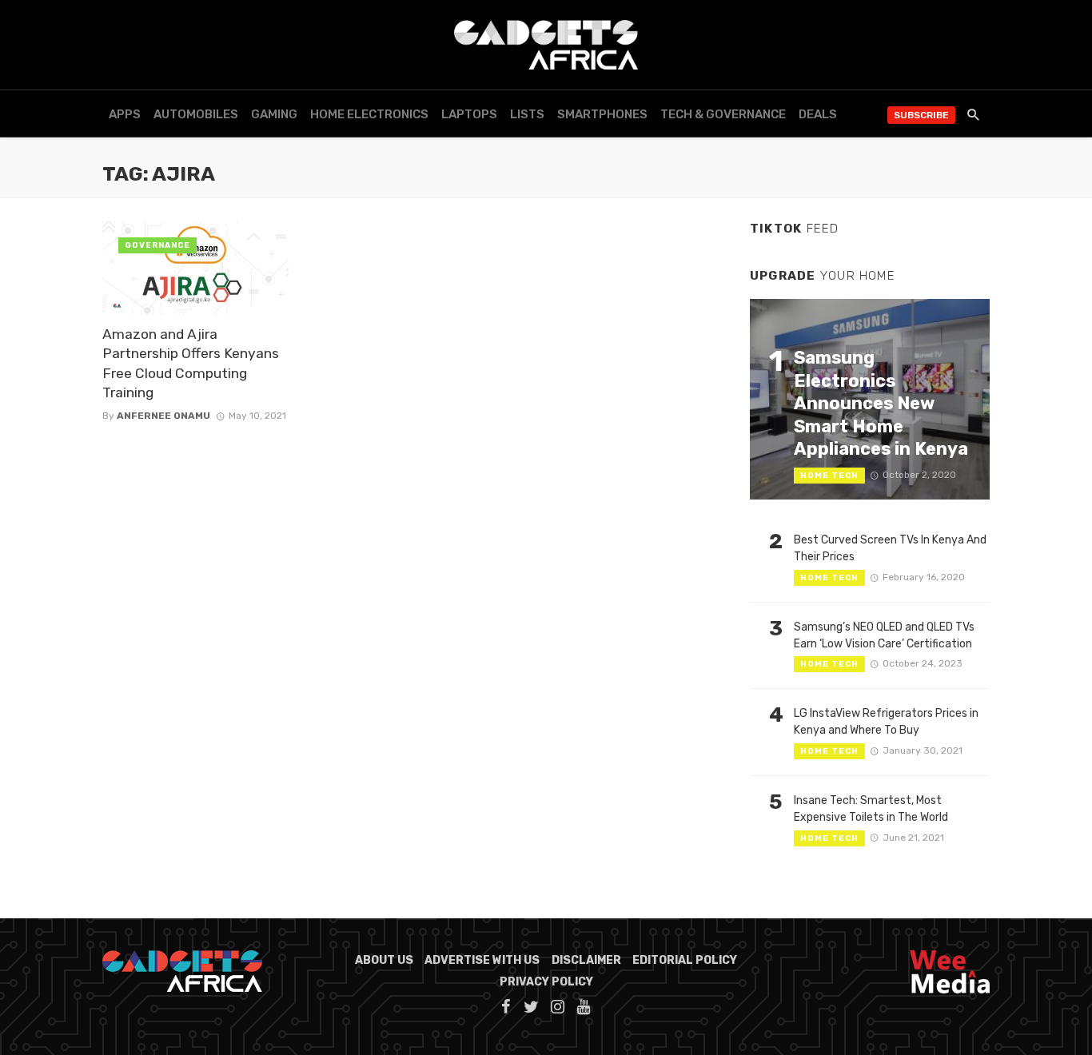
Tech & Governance (723, 114)
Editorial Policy (684, 960)
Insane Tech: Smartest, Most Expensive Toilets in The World (871, 809)
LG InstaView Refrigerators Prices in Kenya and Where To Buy (886, 722)
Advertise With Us (482, 960)
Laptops (469, 114)
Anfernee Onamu (163, 415)
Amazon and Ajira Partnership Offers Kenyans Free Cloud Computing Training (190, 363)
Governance (157, 245)
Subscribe (921, 115)
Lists (527, 114)
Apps (125, 114)
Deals (818, 114)
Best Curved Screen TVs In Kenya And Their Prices (890, 548)
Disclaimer (586, 960)
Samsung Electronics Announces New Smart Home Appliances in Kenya (881, 403)
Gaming (274, 114)
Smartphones (602, 114)
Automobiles (195, 114)
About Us (384, 960)
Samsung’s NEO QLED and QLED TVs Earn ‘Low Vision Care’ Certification (884, 635)
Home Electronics (369, 114)
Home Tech (829, 475)
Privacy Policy (546, 982)
